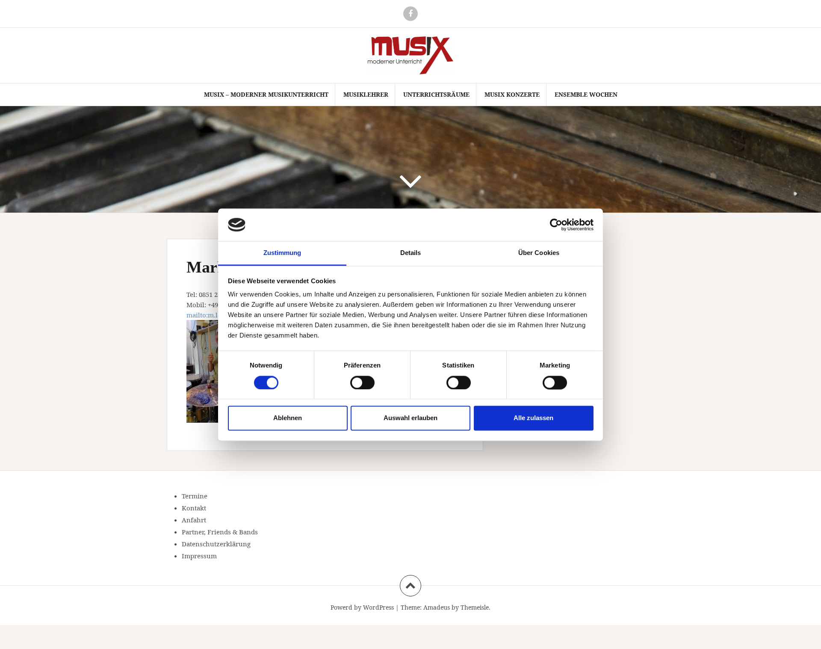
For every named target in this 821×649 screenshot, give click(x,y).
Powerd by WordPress (362, 607)
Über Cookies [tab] (538, 253)
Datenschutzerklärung (216, 543)
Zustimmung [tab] (282, 253)
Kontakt (194, 508)
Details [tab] (410, 253)
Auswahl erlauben (410, 418)
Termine (194, 496)
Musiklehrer (365, 94)
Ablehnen (287, 418)
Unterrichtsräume (436, 94)
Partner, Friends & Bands (220, 531)
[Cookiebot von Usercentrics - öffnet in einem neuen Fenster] (556, 224)
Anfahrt (194, 520)
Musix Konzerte (512, 94)
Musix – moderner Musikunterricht (266, 94)
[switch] (362, 382)
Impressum (199, 555)
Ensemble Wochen (586, 94)
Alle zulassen (533, 418)
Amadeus (436, 607)
